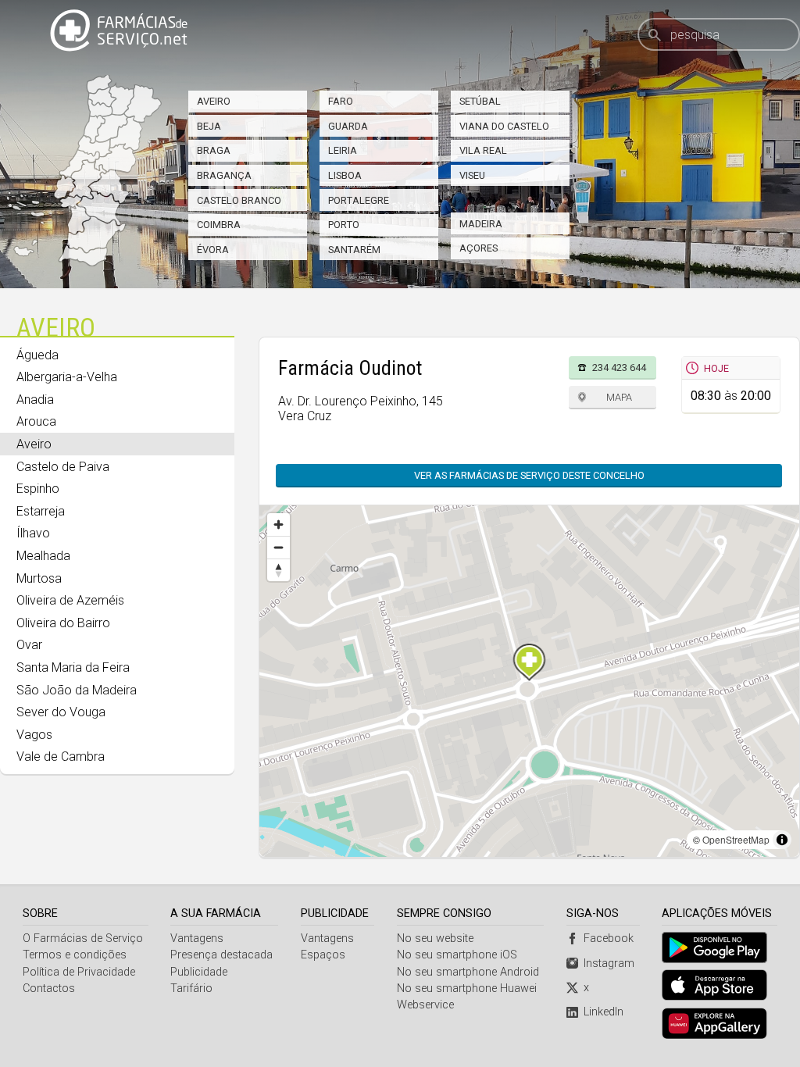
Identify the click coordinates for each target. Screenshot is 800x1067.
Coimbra (219, 224)
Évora (213, 249)
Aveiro (213, 101)
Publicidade (198, 972)
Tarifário (191, 988)
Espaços (323, 955)
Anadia (35, 399)
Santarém (354, 249)
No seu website (435, 938)
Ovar (29, 644)
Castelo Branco (239, 200)
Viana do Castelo (504, 126)
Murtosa (39, 578)
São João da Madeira (76, 690)
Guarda (348, 126)
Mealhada (43, 555)
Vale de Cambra (60, 756)
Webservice (425, 1005)
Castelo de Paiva (62, 466)
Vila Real (483, 150)
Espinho (37, 488)
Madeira (480, 224)
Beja (209, 126)
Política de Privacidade (79, 972)
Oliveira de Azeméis (70, 600)
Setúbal (480, 101)
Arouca (36, 421)
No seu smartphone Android (468, 972)
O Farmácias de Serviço (83, 938)
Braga (213, 150)
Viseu (472, 175)
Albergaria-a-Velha (66, 376)
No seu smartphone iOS (457, 955)
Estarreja (40, 511)
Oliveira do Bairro (63, 623)
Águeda (37, 355)
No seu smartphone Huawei (467, 988)
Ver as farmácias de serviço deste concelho (529, 475)
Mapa (619, 397)
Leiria (342, 150)
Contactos (49, 988)
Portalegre (358, 200)
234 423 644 (619, 367)
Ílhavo (33, 533)
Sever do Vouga (60, 712)
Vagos (34, 734)
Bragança (224, 175)
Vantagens (196, 938)
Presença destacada (221, 955)
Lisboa (345, 175)
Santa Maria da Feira (73, 667)
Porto (343, 224)
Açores (478, 248)
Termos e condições (75, 955)
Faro (340, 101)
